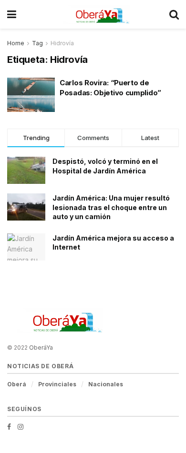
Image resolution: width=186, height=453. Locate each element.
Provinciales (57, 384)
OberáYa (41, 347)
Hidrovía (62, 43)
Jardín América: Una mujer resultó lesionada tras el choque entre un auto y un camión (111, 207)
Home (15, 43)
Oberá (16, 384)
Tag (37, 43)
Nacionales (105, 384)
